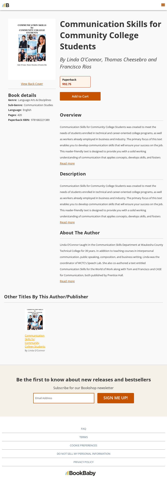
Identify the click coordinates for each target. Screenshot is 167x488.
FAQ (83, 429)
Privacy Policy (83, 462)
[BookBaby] (5, 5)
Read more (67, 163)
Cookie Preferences (83, 445)
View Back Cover (32, 84)
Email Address (43, 398)
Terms (83, 437)
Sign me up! (115, 397)
